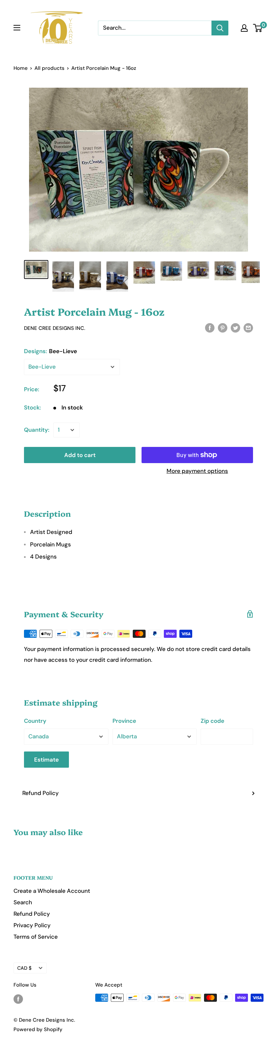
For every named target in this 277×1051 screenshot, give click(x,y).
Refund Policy (40, 793)
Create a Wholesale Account (52, 890)
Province (124, 721)
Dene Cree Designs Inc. (54, 328)
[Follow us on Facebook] (18, 998)
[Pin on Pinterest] (222, 327)
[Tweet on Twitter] (235, 327)
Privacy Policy (32, 925)
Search (23, 902)
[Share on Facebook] (210, 327)
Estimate (46, 759)
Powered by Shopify (38, 1029)
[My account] (244, 28)
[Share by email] (248, 327)
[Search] (219, 28)
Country (35, 721)
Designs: (50, 351)
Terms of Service (36, 936)
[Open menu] (17, 27)
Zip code (212, 721)
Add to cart (80, 455)
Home (21, 68)
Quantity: (36, 429)
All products (49, 68)
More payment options (197, 471)
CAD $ (24, 968)
